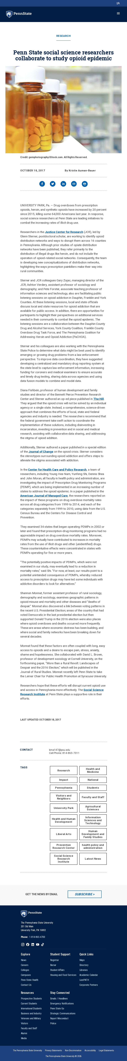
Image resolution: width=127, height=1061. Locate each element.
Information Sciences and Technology (93, 820)
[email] (74, 184)
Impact (63, 779)
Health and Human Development (64, 820)
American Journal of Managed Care (44, 495)
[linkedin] (63, 184)
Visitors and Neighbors (63, 797)
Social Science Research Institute (63, 858)
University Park (64, 808)
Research (63, 35)
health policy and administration (93, 846)
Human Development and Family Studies (93, 834)
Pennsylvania (63, 787)
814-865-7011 (71, 752)
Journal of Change (40, 451)
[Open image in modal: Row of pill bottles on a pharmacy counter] (63, 109)
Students (93, 787)
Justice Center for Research (64, 232)
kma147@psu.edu (59, 749)
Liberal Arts (63, 834)
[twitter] (52, 184)
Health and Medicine (93, 770)
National (93, 779)
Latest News (93, 858)
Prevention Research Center (64, 846)
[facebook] (42, 184)
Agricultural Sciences (93, 808)
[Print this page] (85, 184)
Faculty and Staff (93, 797)
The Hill (98, 399)
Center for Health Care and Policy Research (57, 469)
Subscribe (83, 894)
